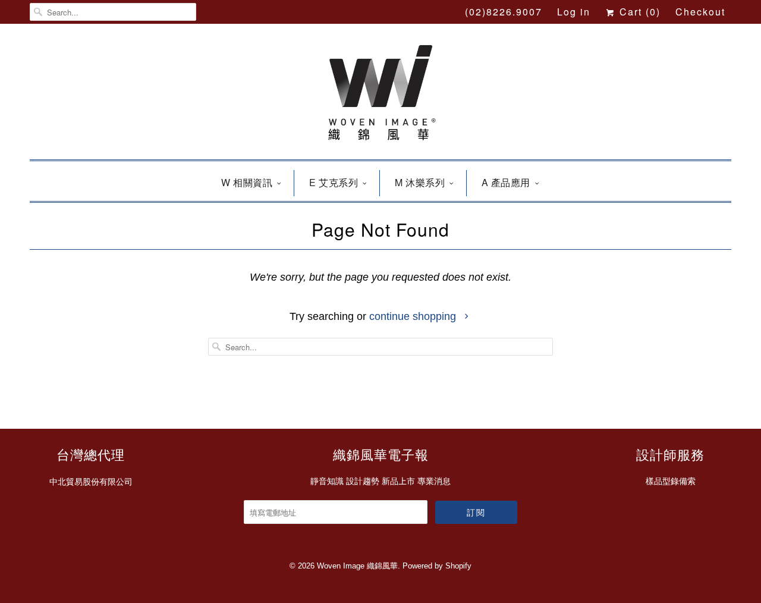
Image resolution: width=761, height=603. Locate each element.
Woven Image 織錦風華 (357, 565)
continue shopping (414, 316)
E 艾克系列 (333, 182)
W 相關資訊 (246, 182)
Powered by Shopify (436, 565)
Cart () (638, 11)
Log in (573, 11)
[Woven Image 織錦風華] (380, 94)
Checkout (700, 11)
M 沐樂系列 (420, 182)
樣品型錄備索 (671, 481)
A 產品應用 (506, 182)
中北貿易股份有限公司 (91, 481)
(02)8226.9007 (503, 11)
